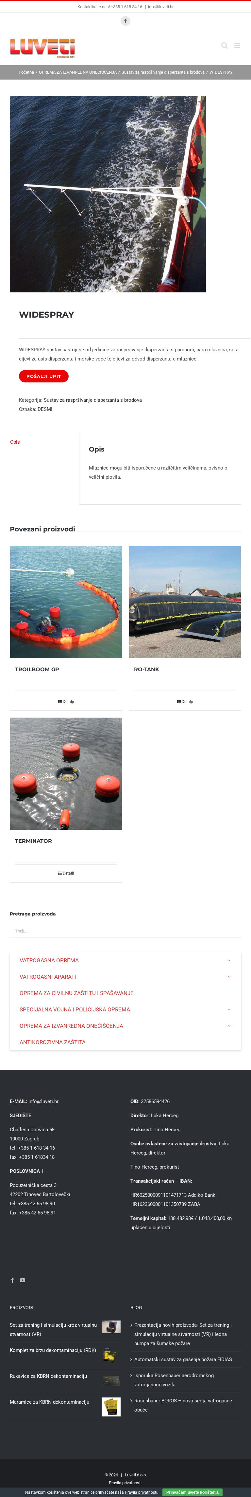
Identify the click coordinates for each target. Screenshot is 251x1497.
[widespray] (125, 194)
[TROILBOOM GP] (66, 602)
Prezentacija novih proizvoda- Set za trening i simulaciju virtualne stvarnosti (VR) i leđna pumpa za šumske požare (183, 1334)
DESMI (45, 409)
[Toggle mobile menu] (237, 45)
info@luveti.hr (161, 6)
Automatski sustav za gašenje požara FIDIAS (183, 1359)
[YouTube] (22, 1280)
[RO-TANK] (185, 602)
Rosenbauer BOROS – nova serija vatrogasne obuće (183, 1405)
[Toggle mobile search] (224, 45)
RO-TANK (146, 669)
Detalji (68, 701)
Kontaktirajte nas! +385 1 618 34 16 (110, 6)
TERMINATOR (33, 841)
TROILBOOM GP (37, 669)
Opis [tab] (15, 442)
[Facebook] (12, 1280)
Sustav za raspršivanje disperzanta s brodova (93, 400)
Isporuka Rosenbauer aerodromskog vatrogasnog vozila (174, 1380)
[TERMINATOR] (66, 774)
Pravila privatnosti (125, 1482)
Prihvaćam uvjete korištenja (192, 1492)
